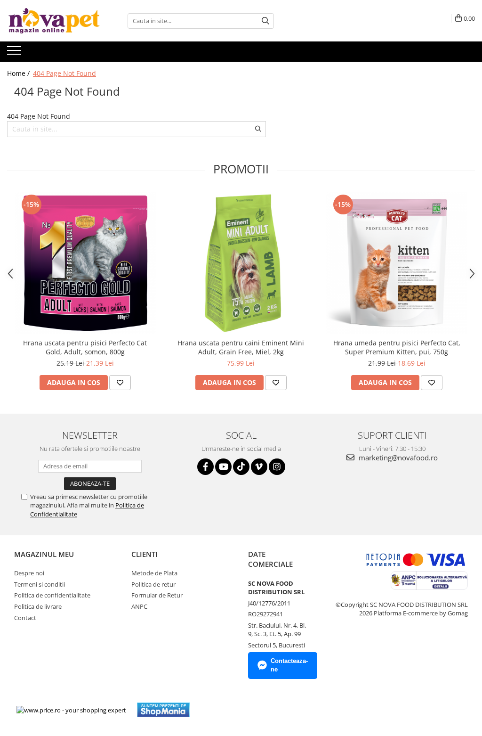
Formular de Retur (157, 595)
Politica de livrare (38, 606)
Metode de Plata (154, 573)
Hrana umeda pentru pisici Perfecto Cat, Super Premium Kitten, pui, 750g (396, 347)
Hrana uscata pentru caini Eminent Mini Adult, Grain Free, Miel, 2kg (240, 347)
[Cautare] (265, 21)
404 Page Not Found (64, 73)
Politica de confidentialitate (52, 595)
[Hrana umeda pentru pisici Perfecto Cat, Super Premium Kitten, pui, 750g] (396, 263)
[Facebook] (205, 466)
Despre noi (29, 573)
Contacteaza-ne (289, 665)
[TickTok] (241, 466)
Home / (19, 73)
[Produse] (15, 53)
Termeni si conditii (39, 584)
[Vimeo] (259, 466)
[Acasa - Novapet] (54, 20)
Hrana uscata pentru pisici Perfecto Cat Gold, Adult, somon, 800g (85, 347)
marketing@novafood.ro (397, 457)
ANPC (139, 606)
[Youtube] (223, 466)
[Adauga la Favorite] (120, 382)
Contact (25, 617)
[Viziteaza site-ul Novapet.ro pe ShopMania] (163, 710)
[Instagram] (277, 466)
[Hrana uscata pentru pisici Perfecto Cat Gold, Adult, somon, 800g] (85, 263)
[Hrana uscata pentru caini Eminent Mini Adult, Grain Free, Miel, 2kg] (241, 263)
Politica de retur (153, 584)
